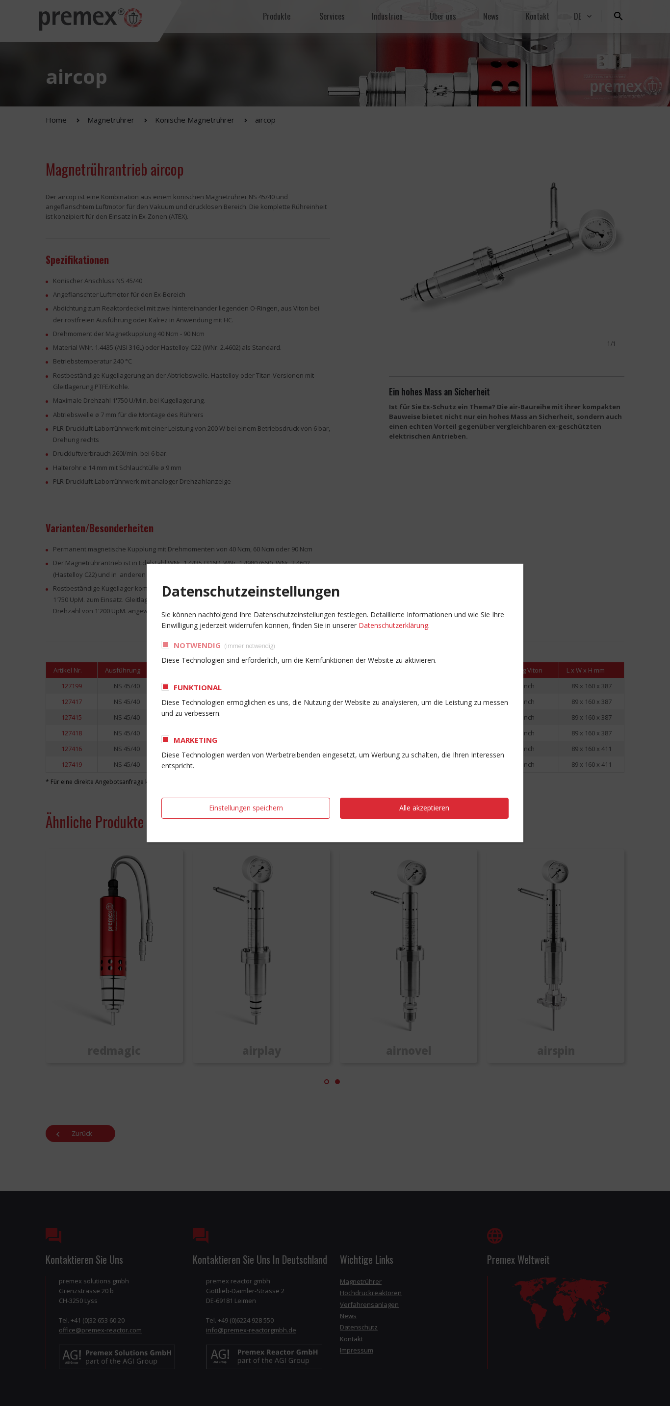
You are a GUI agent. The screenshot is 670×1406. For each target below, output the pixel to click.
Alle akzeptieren (424, 807)
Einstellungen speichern (246, 807)
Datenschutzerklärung (393, 625)
